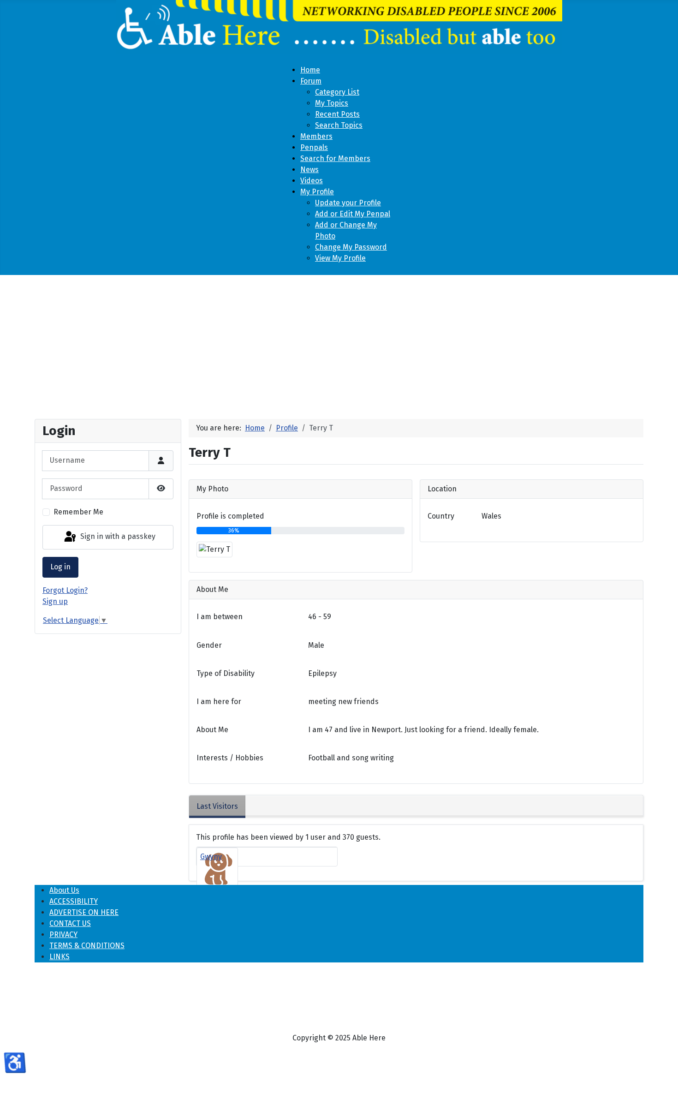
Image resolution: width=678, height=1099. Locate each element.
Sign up (55, 601)
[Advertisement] (339, 343)
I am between (219, 616)
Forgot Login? (65, 590)
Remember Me (78, 512)
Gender (209, 645)
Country (441, 516)
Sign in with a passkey (116, 536)
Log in (60, 566)
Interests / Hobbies (229, 757)
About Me (212, 729)
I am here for (218, 701)
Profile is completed (230, 516)
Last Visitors (217, 806)
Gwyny (211, 856)
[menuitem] (310, 70)
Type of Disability (225, 673)
